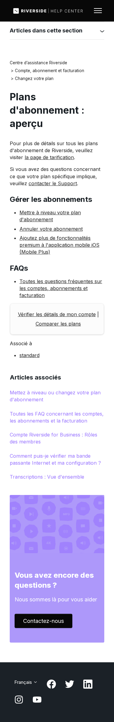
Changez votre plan (34, 78)
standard (29, 355)
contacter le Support (53, 183)
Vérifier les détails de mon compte (57, 314)
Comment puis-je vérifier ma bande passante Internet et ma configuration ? (55, 459)
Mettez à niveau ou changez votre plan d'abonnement (55, 396)
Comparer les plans (58, 324)
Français (23, 682)
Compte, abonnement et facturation (49, 70)
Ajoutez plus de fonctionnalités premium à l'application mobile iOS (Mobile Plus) (59, 245)
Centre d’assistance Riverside (38, 62)
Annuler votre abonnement (51, 229)
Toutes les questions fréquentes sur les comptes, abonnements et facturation (60, 288)
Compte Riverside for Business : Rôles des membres (53, 438)
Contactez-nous (43, 621)
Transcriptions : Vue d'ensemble (47, 477)
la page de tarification (49, 157)
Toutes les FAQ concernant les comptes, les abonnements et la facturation (57, 417)
